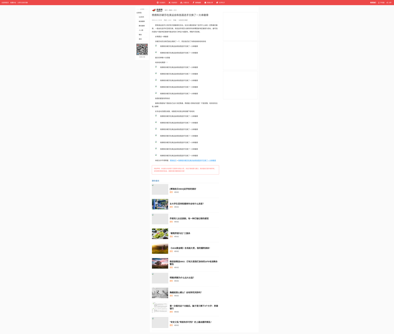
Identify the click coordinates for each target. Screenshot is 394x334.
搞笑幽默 (198, 2)
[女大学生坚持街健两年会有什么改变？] (160, 204)
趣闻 (170, 10)
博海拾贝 (173, 160)
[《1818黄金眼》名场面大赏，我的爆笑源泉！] (160, 248)
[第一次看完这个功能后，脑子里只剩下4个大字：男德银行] (160, 307)
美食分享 (210, 2)
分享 (390, 2)
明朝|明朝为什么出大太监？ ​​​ (183, 278)
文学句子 (222, 2)
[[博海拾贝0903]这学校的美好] (160, 189)
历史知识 (174, 2)
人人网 (141, 30)
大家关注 (186, 2)
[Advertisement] (240, 26)
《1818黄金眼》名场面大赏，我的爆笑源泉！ (190, 248)
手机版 (382, 2)
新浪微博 (142, 21)
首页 (166, 10)
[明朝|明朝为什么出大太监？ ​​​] (160, 278)
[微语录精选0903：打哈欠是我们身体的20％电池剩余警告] (160, 263)
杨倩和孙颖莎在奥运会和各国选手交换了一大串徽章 (197, 160)
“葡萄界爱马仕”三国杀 (180, 233)
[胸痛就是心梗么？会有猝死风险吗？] (160, 293)
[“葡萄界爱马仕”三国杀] (160, 233)
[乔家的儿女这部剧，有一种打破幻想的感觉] (160, 219)
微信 (140, 34)
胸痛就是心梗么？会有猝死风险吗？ (186, 292)
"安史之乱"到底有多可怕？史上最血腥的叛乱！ (191, 322)
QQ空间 (141, 17)
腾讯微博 (142, 26)
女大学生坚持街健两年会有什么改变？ (187, 204)
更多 (140, 39)
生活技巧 (162, 2)
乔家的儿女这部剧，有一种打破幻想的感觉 (189, 218)
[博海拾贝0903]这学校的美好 (183, 189)
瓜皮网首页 (5, 2)
